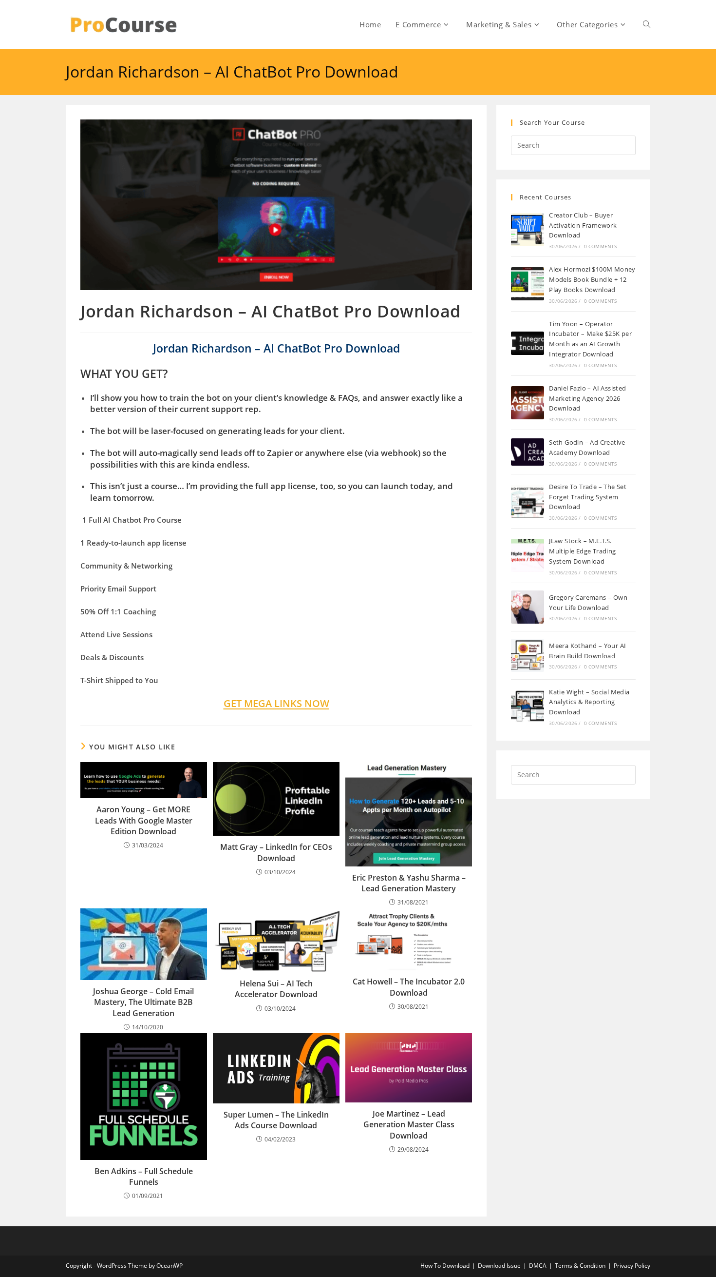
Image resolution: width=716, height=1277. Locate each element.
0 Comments (600, 246)
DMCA (537, 1265)
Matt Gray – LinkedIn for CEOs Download (276, 852)
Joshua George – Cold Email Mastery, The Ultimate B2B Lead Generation (143, 1002)
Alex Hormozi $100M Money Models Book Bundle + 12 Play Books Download (592, 279)
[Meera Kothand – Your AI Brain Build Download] (527, 655)
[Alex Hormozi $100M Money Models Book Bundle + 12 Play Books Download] (527, 283)
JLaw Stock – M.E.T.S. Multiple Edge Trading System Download (582, 551)
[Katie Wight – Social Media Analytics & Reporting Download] (527, 706)
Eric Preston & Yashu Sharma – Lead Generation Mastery (409, 883)
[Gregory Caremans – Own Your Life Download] (527, 607)
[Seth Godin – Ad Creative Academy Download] (527, 451)
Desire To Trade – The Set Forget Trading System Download (587, 496)
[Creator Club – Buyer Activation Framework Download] (527, 229)
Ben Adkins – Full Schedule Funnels (143, 1176)
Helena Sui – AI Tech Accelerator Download (276, 989)
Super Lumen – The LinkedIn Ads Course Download (276, 1120)
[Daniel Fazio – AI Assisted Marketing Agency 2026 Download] (527, 402)
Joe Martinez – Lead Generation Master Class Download (408, 1124)
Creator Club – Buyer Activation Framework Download (583, 225)
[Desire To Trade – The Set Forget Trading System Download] (527, 501)
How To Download (445, 1265)
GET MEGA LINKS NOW (276, 703)
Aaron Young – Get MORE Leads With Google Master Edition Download (143, 820)
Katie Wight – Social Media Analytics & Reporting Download (589, 702)
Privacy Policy (632, 1265)
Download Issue (499, 1265)
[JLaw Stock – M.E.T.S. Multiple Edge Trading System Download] (527, 555)
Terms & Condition (580, 1265)
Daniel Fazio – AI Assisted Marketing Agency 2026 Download (587, 398)
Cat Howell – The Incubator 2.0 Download (409, 987)
